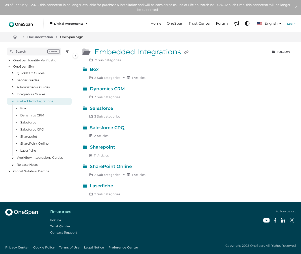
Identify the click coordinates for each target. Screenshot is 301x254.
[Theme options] (247, 23)
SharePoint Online (34, 143)
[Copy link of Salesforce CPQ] (132, 128)
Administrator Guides (33, 87)
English (271, 23)
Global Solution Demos (31, 171)
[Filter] (67, 51)
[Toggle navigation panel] (75, 55)
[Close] (295, 7)
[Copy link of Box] (106, 70)
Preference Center (123, 247)
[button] (34, 51)
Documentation (40, 37)
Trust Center (60, 226)
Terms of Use (69, 247)
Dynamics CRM (32, 115)
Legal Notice (94, 247)
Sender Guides (28, 80)
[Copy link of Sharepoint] (123, 147)
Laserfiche (28, 151)
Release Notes (27, 165)
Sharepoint (28, 136)
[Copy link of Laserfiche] (121, 186)
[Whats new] (236, 23)
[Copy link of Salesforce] (121, 108)
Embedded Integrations (35, 101)
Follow (283, 51)
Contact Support (63, 232)
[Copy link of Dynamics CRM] (133, 89)
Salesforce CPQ (32, 129)
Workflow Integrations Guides (40, 158)
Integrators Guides (31, 94)
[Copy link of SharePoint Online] (140, 167)
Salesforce (28, 122)
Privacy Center (17, 247)
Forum (55, 220)
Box (23, 108)
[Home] (20, 23)
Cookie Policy (44, 247)
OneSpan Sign (71, 37)
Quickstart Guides (31, 73)
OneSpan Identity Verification (35, 60)
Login (291, 23)
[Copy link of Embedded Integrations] (186, 52)
